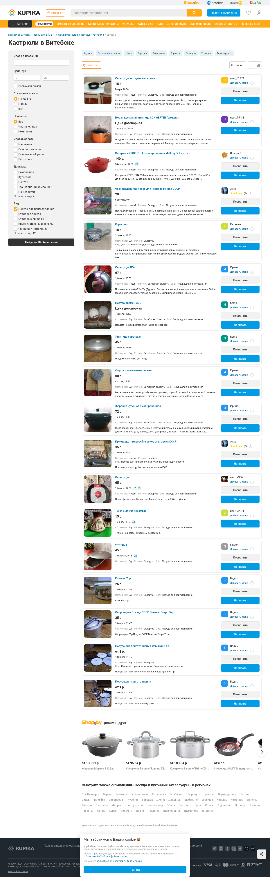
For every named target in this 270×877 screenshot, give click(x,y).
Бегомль (121, 794)
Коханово (237, 799)
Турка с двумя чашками (130, 511)
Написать (240, 100)
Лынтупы (102, 805)
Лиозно (87, 805)
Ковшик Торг (123, 578)
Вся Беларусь (90, 794)
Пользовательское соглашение (65, 845)
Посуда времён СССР (129, 303)
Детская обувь (176, 24)
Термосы (206, 53)
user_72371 (237, 511)
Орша (198, 805)
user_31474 (237, 78)
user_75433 (237, 117)
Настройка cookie (18, 871)
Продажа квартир (253, 24)
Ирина (234, 267)
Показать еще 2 (24, 196)
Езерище (207, 799)
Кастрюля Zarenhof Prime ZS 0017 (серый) (190, 768)
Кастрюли (98, 34)
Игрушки (128, 24)
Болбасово (177, 794)
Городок (147, 799)
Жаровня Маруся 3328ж (98, 768)
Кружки (88, 53)
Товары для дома (42, 34)
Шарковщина (172, 810)
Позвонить (240, 91)
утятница (121, 544)
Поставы (254, 805)
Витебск (99, 799)
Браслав (209, 794)
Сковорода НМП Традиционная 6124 (234, 768)
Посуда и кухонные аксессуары (72, 34)
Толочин (126, 810)
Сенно (101, 810)
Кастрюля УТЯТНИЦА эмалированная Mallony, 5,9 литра (151, 153)
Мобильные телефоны (103, 24)
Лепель (252, 799)
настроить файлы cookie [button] (128, 861)
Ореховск (185, 805)
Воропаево (116, 799)
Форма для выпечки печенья (134, 370)
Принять (135, 869)
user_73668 (237, 477)
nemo (233, 303)
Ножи (129, 53)
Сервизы (175, 53)
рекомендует (115, 722)
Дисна (160, 799)
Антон (234, 188)
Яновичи (208, 810)
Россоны (87, 810)
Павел (234, 544)
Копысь (222, 799)
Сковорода (122, 477)
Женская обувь (200, 24)
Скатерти (191, 53)
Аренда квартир (226, 24)
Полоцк (240, 805)
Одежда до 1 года (150, 24)
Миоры (116, 805)
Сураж (113, 810)
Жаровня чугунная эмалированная (138, 406)
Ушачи (140, 810)
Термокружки (224, 53)
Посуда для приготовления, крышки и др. (142, 646)
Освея (209, 805)
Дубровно (191, 799)
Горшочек (121, 224)
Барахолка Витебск (19, 34)
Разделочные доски (109, 53)
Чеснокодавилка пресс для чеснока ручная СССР (147, 188)
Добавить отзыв (239, 82)
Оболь (171, 805)
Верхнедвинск (227, 794)
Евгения (235, 224)
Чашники (154, 810)
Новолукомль (134, 805)
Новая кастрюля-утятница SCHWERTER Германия (147, 117)
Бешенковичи (140, 794)
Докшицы (174, 799)
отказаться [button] (102, 861)
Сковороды (158, 53)
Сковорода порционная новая (135, 78)
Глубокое (132, 799)
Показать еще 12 (25, 233)
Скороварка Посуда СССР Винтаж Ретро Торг (144, 612)
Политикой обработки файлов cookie (106, 856)
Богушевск (159, 794)
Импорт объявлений (70, 24)
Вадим (234, 578)
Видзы (86, 799)
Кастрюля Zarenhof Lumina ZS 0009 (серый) (146, 768)
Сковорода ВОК (125, 267)
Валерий (235, 153)
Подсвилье (224, 805)
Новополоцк (154, 805)
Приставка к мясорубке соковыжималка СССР (146, 441)
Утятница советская (128, 336)
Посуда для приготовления (133, 681)
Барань (107, 794)
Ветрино (245, 794)
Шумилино (191, 810)
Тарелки (142, 53)
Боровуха (194, 794)
